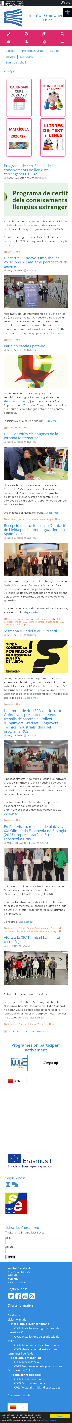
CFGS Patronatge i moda (29, 1383)
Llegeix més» (57, 333)
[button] (67, 12)
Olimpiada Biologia (48, 931)
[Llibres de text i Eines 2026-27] (53, 137)
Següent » (42, 1031)
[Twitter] (11, 1296)
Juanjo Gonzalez (15, 270)
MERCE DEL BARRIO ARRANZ (21, 843)
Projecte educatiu (33, 51)
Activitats (12, 519)
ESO (28, 519)
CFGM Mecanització (26, 1362)
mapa (10, 1282)
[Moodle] (45, 34)
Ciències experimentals (26, 931)
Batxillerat (12, 928)
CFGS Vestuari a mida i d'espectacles (37, 1387)
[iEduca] (27, 42)
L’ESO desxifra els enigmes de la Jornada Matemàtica (31, 435)
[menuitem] (12, 3)
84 (27, 1031)
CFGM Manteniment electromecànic (36, 1345)
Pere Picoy (12, 946)
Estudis (54, 51)
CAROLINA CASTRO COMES (20, 178)
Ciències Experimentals (37, 928)
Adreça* (10, 1247)
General (11, 251)
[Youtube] (25, 1296)
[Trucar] (9, 34)
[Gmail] (27, 34)
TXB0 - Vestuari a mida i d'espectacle (40, 621)
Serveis (10, 57)
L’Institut (11, 51)
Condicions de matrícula (19, 1395)
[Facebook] (18, 1296)
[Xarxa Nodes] (15, 1185)
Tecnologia (43, 1024)
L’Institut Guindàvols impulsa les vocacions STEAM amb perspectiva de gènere (36, 262)
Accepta (60, 1416)
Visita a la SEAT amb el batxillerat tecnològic (32, 939)
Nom (8, 1238)
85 (32, 1031)
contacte (21, 1282)
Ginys (10, 71)
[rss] (32, 1296)
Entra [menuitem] (67, 2)
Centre (10, 427)
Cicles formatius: (18, 1319)
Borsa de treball (16, 62)
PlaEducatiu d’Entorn (15, 401)
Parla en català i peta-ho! (25, 346)
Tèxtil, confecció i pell (43, 618)
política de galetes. (48, 1420)
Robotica (31, 1024)
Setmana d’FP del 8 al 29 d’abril (30, 631)
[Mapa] (9, 42)
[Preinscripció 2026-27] (53, 97)
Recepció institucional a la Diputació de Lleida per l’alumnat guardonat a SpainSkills (35, 529)
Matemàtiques (47, 519)
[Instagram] (8, 1185)
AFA (41, 57)
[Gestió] (45, 42)
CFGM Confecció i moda (29, 1379)
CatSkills (11, 618)
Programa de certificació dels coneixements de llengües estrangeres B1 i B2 (28, 169)
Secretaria (26, 57)
